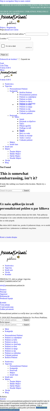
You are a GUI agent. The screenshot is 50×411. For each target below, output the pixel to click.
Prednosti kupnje (6, 298)
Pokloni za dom (25, 104)
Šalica (21, 124)
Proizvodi (13, 115)
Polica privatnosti (13, 410)
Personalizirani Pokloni (18, 89)
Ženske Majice (15, 151)
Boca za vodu (24, 133)
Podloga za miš (25, 128)
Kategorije (14, 91)
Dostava (3, 290)
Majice (22, 131)
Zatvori (3, 399)
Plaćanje (3, 292)
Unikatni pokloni (25, 113)
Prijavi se (4, 55)
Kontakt (3, 303)
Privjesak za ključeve (27, 121)
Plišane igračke (25, 126)
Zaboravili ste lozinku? (8, 59)
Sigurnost (3, 294)
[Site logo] (13, 25)
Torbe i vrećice (25, 138)
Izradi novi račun (11, 30)
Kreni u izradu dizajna (8, 237)
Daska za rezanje (25, 136)
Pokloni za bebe (25, 99)
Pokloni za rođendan (27, 111)
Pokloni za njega (25, 107)
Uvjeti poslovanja (6, 307)
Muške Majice (15, 154)
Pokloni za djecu (25, 101)
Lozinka (4, 38)
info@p (3, 285)
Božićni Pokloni (25, 92)
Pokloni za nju (24, 109)
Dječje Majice (15, 156)
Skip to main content (22, 1)
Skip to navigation (7, 1)
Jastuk (21, 119)
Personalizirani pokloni (28, 95)
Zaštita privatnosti (7, 309)
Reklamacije (4, 296)
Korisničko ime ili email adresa (12, 34)
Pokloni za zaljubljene (27, 97)
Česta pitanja (5, 305)
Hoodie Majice (15, 158)
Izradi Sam (14, 144)
